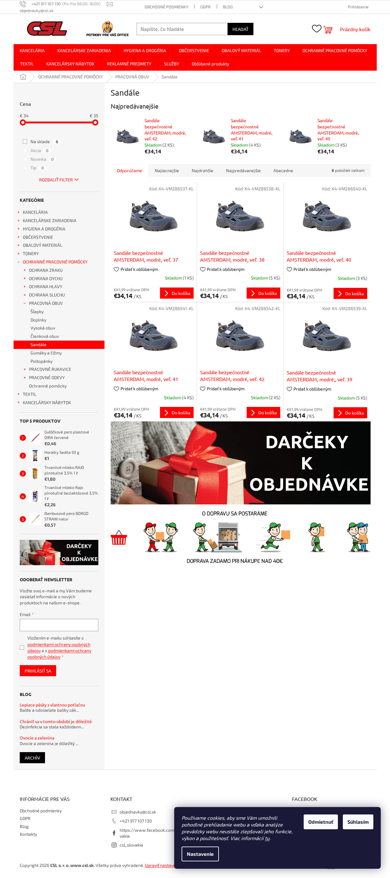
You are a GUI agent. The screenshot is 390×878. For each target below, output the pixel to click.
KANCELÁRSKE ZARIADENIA (49, 220)
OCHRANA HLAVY (45, 286)
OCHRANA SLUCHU (47, 294)
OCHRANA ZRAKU (46, 270)
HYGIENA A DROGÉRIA (44, 228)
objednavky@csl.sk (138, 811)
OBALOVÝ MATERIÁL (42, 245)
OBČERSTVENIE (38, 237)
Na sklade (44, 141)
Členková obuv (45, 336)
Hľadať (240, 29)
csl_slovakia (131, 844)
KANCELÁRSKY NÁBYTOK (47, 402)
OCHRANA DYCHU (46, 278)
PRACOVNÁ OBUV (46, 303)
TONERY (31, 253)
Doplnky (38, 319)
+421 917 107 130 (136, 820)
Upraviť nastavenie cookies (171, 865)
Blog (228, 6)
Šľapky (37, 311)
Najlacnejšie (167, 170)
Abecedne (283, 170)
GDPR (205, 6)
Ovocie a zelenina (37, 737)
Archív (32, 757)
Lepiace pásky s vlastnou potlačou (52, 704)
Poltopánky (41, 361)
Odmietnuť (320, 822)
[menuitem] (32, 50)
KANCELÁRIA (35, 212)
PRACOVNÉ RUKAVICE (50, 369)
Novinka (42, 159)
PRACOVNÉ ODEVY (47, 377)
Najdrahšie (202, 170)
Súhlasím (358, 822)
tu (267, 838)
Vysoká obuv (43, 327)
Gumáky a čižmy (46, 352)
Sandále (39, 344)
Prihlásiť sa (38, 670)
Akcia (39, 150)
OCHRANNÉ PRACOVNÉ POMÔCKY (55, 261)
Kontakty (28, 834)
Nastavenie (200, 854)
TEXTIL (29, 394)
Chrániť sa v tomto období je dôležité (56, 721)
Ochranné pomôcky (48, 385)
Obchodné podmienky (166, 6)
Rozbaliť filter (56, 179)
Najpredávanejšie (243, 170)
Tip (37, 167)
